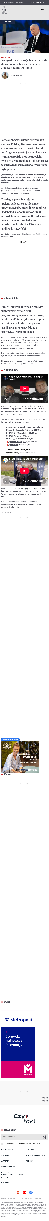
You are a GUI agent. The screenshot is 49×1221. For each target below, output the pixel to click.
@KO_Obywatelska (20, 433)
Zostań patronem (38, 2)
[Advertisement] (24, 110)
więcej (44, 1098)
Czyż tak (30, 1150)
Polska (7, 774)
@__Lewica (16, 439)
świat (7, 1002)
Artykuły (7, 21)
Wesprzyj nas (8, 1167)
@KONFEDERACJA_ (17, 441)
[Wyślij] (44, 1137)
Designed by (5, 1198)
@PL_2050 (16, 436)
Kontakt (5, 1183)
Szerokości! (7, 1150)
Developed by (26, 1198)
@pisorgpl (28, 430)
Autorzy (5, 1161)
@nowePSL (13, 444)
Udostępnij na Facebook (10, 739)
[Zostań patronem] (18, 1192)
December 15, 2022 (27, 452)
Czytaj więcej (36, 1143)
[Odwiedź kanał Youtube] (24, 1192)
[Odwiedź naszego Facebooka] (31, 1192)
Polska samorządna (36, 1155)
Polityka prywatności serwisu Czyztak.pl (12, 1175)
